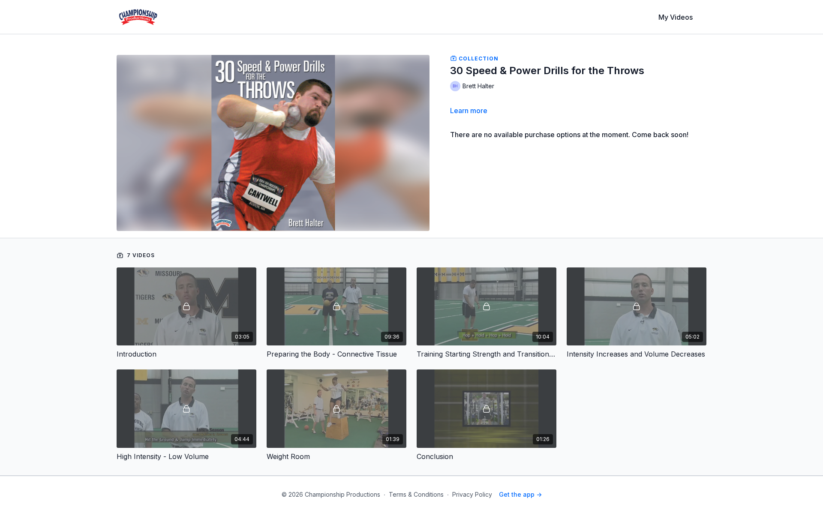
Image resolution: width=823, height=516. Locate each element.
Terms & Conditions (416, 494)
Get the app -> (520, 494)
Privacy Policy (472, 494)
